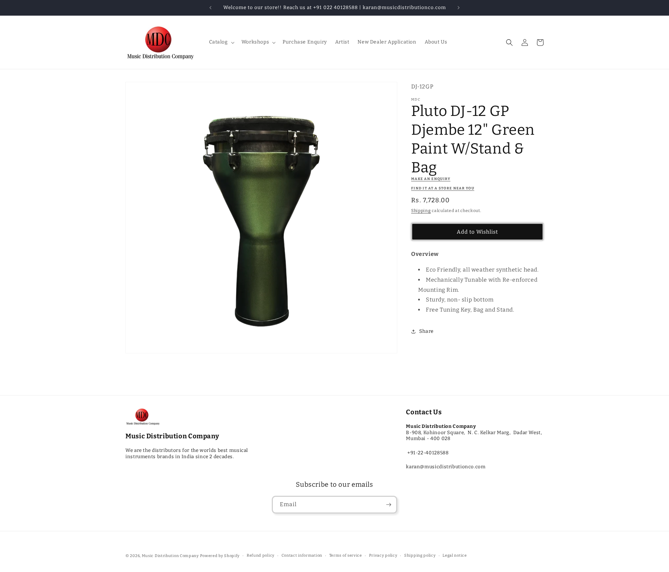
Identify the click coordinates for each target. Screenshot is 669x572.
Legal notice (455, 555)
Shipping (421, 210)
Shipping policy (420, 555)
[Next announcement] (458, 7)
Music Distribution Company (170, 556)
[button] (221, 42)
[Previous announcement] (210, 7)
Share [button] (426, 331)
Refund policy (261, 555)
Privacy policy (383, 555)
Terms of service (345, 555)
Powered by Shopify (220, 556)
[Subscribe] (388, 505)
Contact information (302, 555)
